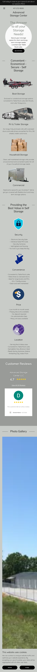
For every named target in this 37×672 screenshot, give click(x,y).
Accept (27, 667)
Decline (10, 667)
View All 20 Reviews (18, 385)
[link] (18, 14)
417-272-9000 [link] (18, 8)
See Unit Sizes (18, 50)
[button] (4, 8)
